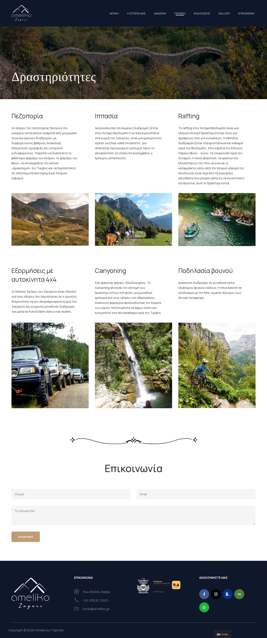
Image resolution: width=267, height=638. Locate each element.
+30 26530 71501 (95, 600)
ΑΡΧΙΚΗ (114, 13)
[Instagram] (216, 594)
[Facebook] (204, 594)
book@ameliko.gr (96, 609)
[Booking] (228, 594)
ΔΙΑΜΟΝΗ (160, 13)
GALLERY (224, 13)
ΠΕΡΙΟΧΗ (179, 13)
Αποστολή (25, 537)
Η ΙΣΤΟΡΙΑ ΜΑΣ (136, 13)
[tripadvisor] (239, 594)
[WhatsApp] (204, 607)
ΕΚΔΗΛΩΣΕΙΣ (202, 13)
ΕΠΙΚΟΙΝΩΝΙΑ (246, 13)
